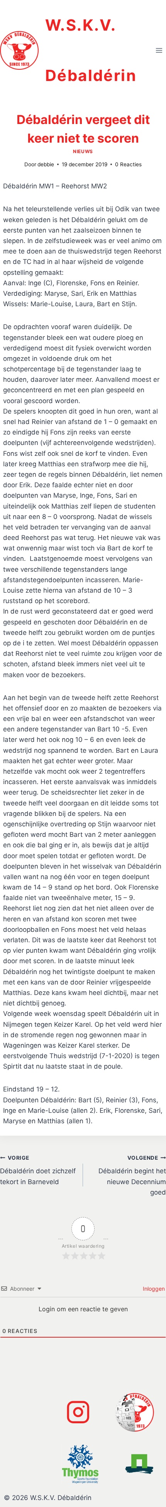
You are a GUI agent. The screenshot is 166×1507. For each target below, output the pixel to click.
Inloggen (153, 1288)
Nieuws (83, 151)
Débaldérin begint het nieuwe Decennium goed (132, 1175)
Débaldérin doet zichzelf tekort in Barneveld (38, 1170)
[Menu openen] (159, 51)
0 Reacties (128, 164)
